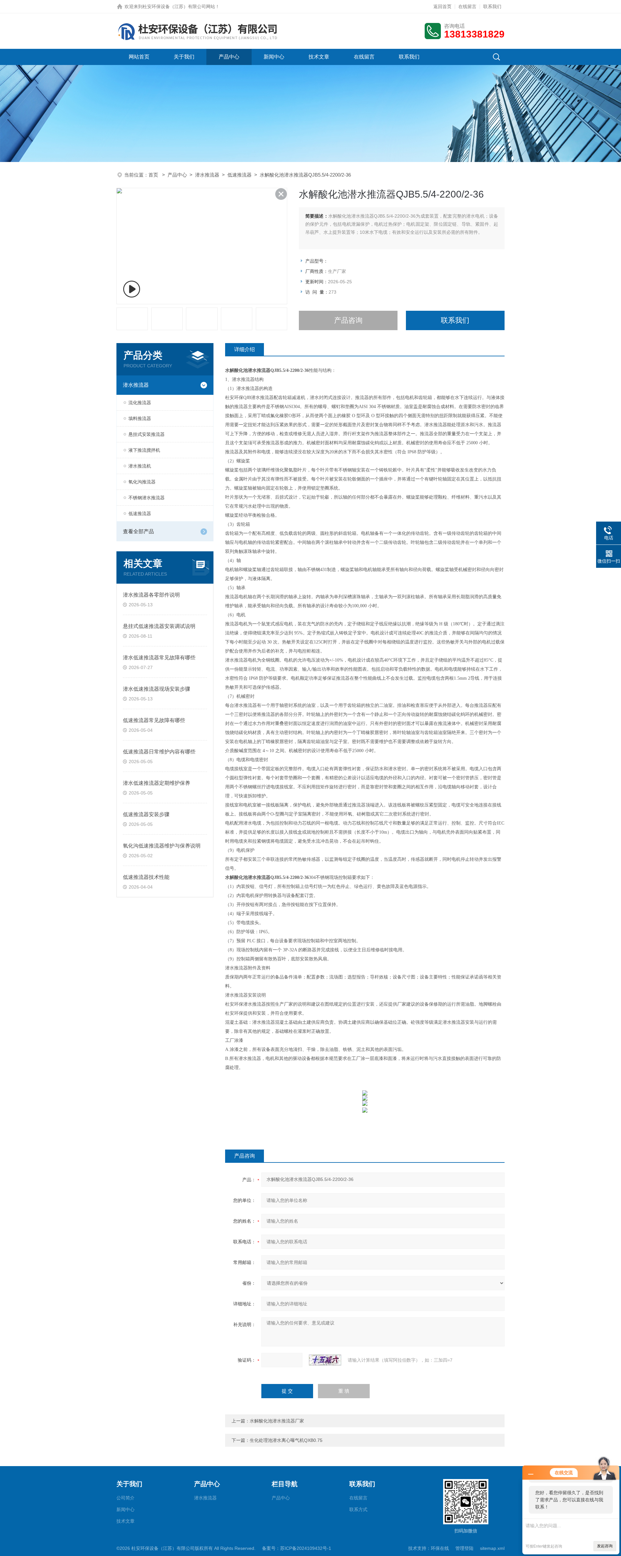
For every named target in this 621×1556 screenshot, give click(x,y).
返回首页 (442, 6)
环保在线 (440, 1548)
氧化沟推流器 (142, 481)
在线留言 (467, 6)
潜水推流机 (139, 466)
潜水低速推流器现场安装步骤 (156, 689)
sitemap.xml (492, 1548)
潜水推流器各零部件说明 (151, 595)
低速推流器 (239, 175)
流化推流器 (139, 402)
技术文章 (319, 56)
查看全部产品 (138, 531)
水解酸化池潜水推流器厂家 (277, 1420)
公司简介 (125, 1497)
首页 (153, 175)
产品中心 (229, 56)
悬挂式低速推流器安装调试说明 (159, 626)
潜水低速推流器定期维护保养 (156, 783)
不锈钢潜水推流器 (146, 497)
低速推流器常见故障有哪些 (154, 720)
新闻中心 (274, 56)
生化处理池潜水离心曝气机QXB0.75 (286, 1440)
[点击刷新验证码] (325, 1360)
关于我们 (184, 56)
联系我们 (492, 6)
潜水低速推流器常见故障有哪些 (159, 657)
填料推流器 (139, 418)
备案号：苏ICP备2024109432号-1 (296, 1548)
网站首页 (139, 56)
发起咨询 (605, 1546)
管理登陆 (464, 1548)
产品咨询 (348, 320)
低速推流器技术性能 (146, 877)
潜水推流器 (207, 175)
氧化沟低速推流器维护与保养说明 (162, 845)
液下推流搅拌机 (144, 450)
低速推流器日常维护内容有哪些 (159, 751)
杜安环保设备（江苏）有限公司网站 (179, 6)
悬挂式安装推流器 (146, 434)
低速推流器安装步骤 (146, 814)
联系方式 (358, 1509)
